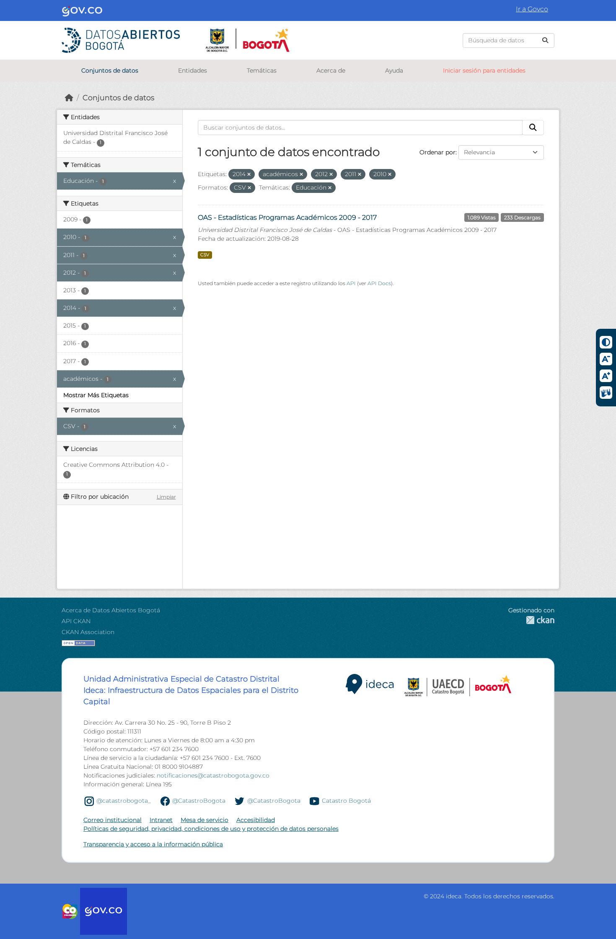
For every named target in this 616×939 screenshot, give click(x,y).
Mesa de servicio (204, 820)
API (351, 283)
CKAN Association (88, 632)
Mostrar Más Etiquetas (96, 395)
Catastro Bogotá (346, 800)
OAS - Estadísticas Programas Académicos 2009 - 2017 (287, 217)
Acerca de (330, 70)
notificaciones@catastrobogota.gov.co (213, 775)
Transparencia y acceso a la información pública (153, 844)
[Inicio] (69, 97)
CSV (204, 255)
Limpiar (166, 497)
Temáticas (262, 70)
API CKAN (76, 621)
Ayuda (394, 70)
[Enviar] (545, 40)
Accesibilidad (255, 820)
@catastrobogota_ (123, 800)
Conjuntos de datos (109, 70)
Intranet (161, 820)
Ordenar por (437, 152)
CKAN (531, 620)
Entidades (192, 70)
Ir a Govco (532, 9)
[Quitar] (249, 174)
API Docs (379, 283)
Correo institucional (112, 820)
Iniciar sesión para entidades (484, 70)
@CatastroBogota (198, 800)
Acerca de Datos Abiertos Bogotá (111, 610)
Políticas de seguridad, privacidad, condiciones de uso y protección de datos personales (211, 828)
